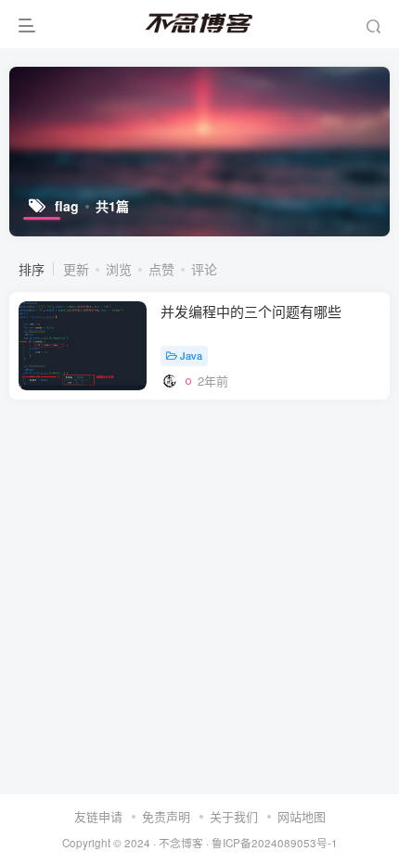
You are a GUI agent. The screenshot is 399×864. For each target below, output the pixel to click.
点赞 (161, 269)
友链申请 (98, 816)
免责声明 (166, 816)
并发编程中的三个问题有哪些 (251, 311)
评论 (204, 269)
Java (191, 355)
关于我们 (234, 816)
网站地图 (301, 816)
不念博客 (181, 842)
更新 (76, 269)
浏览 (119, 269)
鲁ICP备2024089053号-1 (275, 842)
